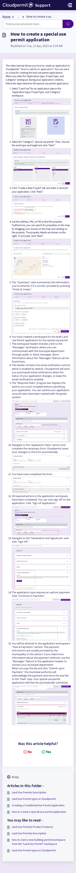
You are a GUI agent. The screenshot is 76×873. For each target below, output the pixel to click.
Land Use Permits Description (29, 792)
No (30, 751)
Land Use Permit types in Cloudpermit (34, 799)
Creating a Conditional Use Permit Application (38, 805)
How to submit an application (37, 69)
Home (6, 16)
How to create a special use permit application (39, 811)
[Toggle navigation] (70, 5)
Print (15, 777)
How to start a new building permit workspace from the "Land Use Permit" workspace (38, 842)
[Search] (68, 24)
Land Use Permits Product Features (32, 827)
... (18, 16)
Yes (48, 751)
